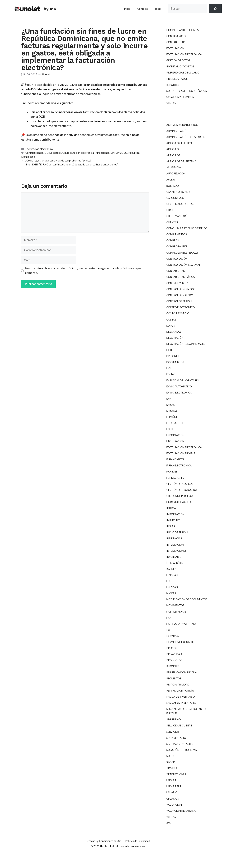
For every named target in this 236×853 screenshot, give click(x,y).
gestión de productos (181, 489)
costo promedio (177, 313)
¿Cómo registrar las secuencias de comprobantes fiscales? (58, 160)
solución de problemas (182, 749)
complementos (176, 234)
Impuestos (173, 520)
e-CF (169, 368)
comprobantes (176, 246)
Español (171, 416)
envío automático (179, 386)
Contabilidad (175, 42)
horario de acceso (179, 501)
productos (174, 660)
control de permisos (180, 289)
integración (175, 544)
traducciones (176, 774)
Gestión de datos (178, 60)
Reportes (172, 84)
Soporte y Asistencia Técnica (186, 90)
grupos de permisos (179, 495)
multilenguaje (176, 611)
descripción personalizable (185, 343)
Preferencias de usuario (183, 72)
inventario (174, 556)
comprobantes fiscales (182, 252)
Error (170, 404)
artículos (173, 149)
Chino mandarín (177, 216)
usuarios (172, 798)
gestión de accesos (179, 483)
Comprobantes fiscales (182, 30)
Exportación (175, 435)
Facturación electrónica (39, 148)
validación (174, 804)
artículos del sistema (181, 161)
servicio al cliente (179, 725)
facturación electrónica (80, 152)
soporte (172, 755)
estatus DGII (58, 152)
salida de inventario (180, 696)
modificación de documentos (186, 599)
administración (177, 130)
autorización (176, 173)
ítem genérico (176, 562)
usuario (171, 792)
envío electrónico (179, 392)
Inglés (170, 526)
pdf (168, 629)
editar (170, 374)
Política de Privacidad (137, 840)
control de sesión (179, 301)
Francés (171, 471)
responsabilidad (177, 684)
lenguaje (172, 575)
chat (169, 209)
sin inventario (176, 737)
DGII (47, 152)
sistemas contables (179, 743)
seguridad (173, 719)
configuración (176, 258)
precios (171, 648)
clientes (172, 222)
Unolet (171, 780)
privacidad (174, 654)
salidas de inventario (181, 702)
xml (168, 822)
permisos (172, 635)
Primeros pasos (177, 78)
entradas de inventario (182, 380)
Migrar (171, 593)
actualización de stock (183, 124)
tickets (171, 768)
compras (172, 240)
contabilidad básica (180, 276)
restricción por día (180, 690)
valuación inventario (181, 810)
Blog (158, 8)
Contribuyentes (34, 152)
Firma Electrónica (179, 465)
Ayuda (49, 8)
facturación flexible (180, 453)
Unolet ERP (173, 786)
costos (171, 319)
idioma (171, 508)
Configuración (176, 36)
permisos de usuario (180, 642)
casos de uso (175, 197)
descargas (173, 331)
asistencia (173, 167)
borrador (173, 185)
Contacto (142, 8)
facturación (175, 441)
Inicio (127, 8)
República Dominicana (181, 672)
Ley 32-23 (121, 152)
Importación (175, 514)
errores (171, 410)
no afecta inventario (181, 623)
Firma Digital (175, 459)
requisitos (173, 678)
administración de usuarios (185, 137)
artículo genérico (179, 143)
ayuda (170, 179)
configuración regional (183, 264)
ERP (168, 398)
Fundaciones (102, 152)
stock (170, 762)
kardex (171, 568)
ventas (171, 816)
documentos (175, 362)
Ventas (171, 102)
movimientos (175, 605)
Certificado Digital (180, 203)
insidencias (174, 538)
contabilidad (175, 270)
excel (170, 429)
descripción (174, 337)
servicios (172, 731)
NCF (168, 617)
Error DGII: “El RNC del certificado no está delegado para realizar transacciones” (71, 164)
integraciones (176, 550)
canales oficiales (178, 191)
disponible (173, 356)
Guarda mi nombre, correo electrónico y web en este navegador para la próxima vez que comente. (83, 270)
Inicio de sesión (177, 532)
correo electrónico (180, 307)
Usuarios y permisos (180, 96)
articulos (173, 155)
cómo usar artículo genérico (186, 228)
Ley (112, 152)
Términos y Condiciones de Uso (103, 840)
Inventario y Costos (180, 66)
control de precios (179, 295)
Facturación (175, 48)
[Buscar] (215, 8)
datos (170, 325)
